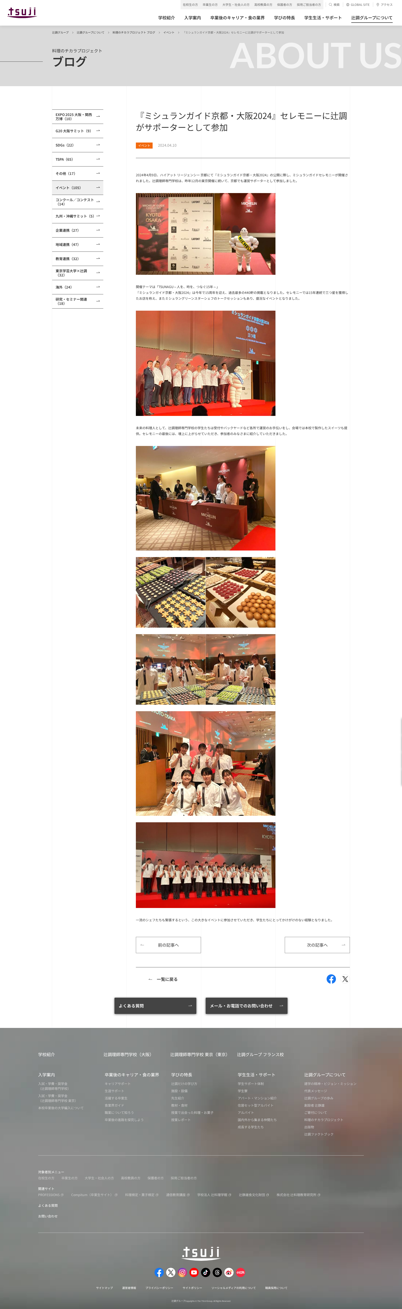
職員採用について (276, 1288)
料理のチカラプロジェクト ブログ (134, 32)
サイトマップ (104, 1288)
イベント (168, 32)
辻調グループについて (90, 32)
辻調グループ (60, 32)
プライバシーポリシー (159, 1288)
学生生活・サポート (256, 1074)
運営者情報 (129, 1288)
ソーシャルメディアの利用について (233, 1288)
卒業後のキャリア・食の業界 (132, 1074)
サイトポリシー (192, 1288)
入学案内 (46, 1074)
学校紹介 (46, 1054)
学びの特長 (181, 1074)
